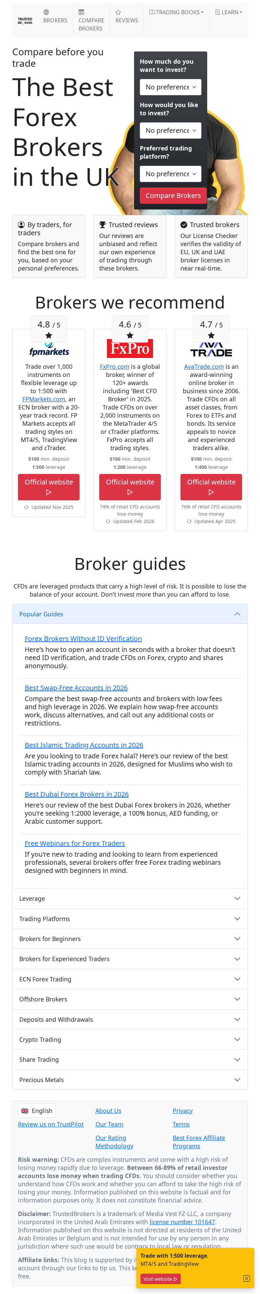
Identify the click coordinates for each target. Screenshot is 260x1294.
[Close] (246, 1278)
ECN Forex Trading (45, 979)
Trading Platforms (44, 919)
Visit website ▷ (161, 1279)
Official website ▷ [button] (49, 487)
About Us (108, 1111)
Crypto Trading (40, 1039)
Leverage (32, 898)
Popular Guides (41, 614)
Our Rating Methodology (114, 1142)
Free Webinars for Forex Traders (75, 843)
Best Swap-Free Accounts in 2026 (76, 687)
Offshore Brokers (43, 999)
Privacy (183, 1111)
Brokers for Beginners (50, 939)
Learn (229, 12)
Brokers (55, 20)
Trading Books (177, 12)
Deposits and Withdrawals (56, 1019)
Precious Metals (41, 1080)
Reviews (126, 20)
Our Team (109, 1124)
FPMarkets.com (43, 399)
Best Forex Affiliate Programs (199, 1142)
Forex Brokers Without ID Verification (83, 638)
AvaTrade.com (204, 366)
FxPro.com (114, 366)
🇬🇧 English (36, 1111)
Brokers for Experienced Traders (64, 959)
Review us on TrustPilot (51, 1124)
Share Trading (39, 1059)
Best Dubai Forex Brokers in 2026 (77, 794)
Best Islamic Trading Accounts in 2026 (84, 745)
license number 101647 (182, 1222)
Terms (181, 1124)
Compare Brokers (91, 24)
